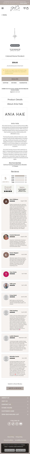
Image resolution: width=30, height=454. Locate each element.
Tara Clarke (13, 272)
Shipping (5, 82)
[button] (25, 8)
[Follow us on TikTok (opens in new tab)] (13, 423)
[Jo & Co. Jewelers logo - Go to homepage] (15, 8)
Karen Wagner (14, 253)
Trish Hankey (14, 310)
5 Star (12, 175)
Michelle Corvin (14, 356)
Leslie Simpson (14, 336)
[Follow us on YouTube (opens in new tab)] (20, 423)
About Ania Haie (15, 104)
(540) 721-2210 (15, 50)
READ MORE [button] (23, 3)
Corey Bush (13, 295)
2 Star (12, 180)
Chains (16, 166)
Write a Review (15, 388)
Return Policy (11, 437)
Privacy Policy (19, 437)
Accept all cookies (20, 450)
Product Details (15, 99)
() (25, 175)
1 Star (13, 182)
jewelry (5, 15)
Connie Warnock (15, 235)
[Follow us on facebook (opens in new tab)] (9, 423)
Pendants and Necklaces (14, 164)
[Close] (28, 2)
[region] (15, 33)
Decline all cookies (9, 450)
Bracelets (24, 164)
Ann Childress (14, 199)
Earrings (5, 164)
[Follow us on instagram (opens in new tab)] (17, 423)
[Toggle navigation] (2, 8)
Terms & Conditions (8, 440)
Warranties (23, 82)
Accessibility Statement (20, 440)
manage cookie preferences (16, 446)
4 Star (12, 177)
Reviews (15, 171)
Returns (14, 82)
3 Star (12, 179)
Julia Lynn (13, 283)
